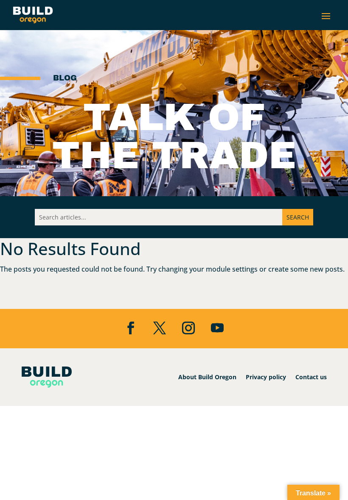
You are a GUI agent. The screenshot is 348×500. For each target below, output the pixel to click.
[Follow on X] (159, 328)
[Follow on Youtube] (217, 328)
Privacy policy (266, 377)
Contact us (311, 377)
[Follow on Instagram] (188, 328)
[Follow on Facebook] (130, 328)
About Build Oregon (207, 377)
